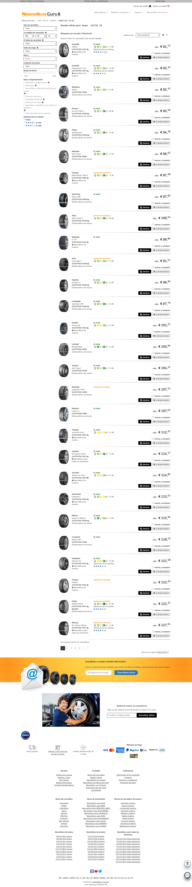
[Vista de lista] (163, 35)
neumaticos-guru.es (100, 882)
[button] (187, 863)
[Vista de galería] (166, 35)
